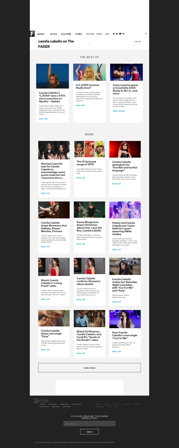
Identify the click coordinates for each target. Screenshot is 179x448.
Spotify (109, 406)
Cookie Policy (44, 406)
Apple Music (136, 404)
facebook (117, 33)
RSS (116, 406)
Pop (46, 118)
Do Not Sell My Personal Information (98, 442)
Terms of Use (64, 404)
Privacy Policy (76, 404)
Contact (42, 404)
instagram (123, 33)
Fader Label (56, 406)
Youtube (116, 404)
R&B (83, 105)
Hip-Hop (122, 111)
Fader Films (66, 406)
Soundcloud (99, 406)
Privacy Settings (76, 442)
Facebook (107, 404)
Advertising (52, 404)
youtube (120, 33)
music (41, 118)
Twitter (114, 33)
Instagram (125, 404)
